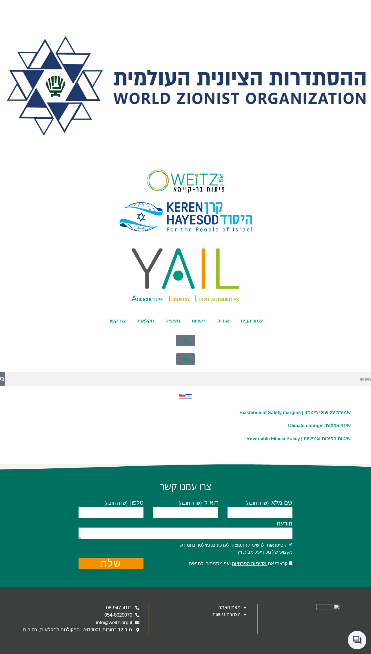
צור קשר (117, 320)
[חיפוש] (2, 379)
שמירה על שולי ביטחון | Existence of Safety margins (295, 412)
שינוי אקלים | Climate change (319, 425)
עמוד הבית (252, 320)
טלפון (135, 503)
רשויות (198, 320)
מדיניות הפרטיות (249, 563)
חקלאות (145, 320)
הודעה (284, 524)
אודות (223, 320)
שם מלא (281, 503)
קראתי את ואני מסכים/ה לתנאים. (238, 563)
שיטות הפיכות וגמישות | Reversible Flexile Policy (298, 438)
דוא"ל (210, 503)
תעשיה (173, 320)
